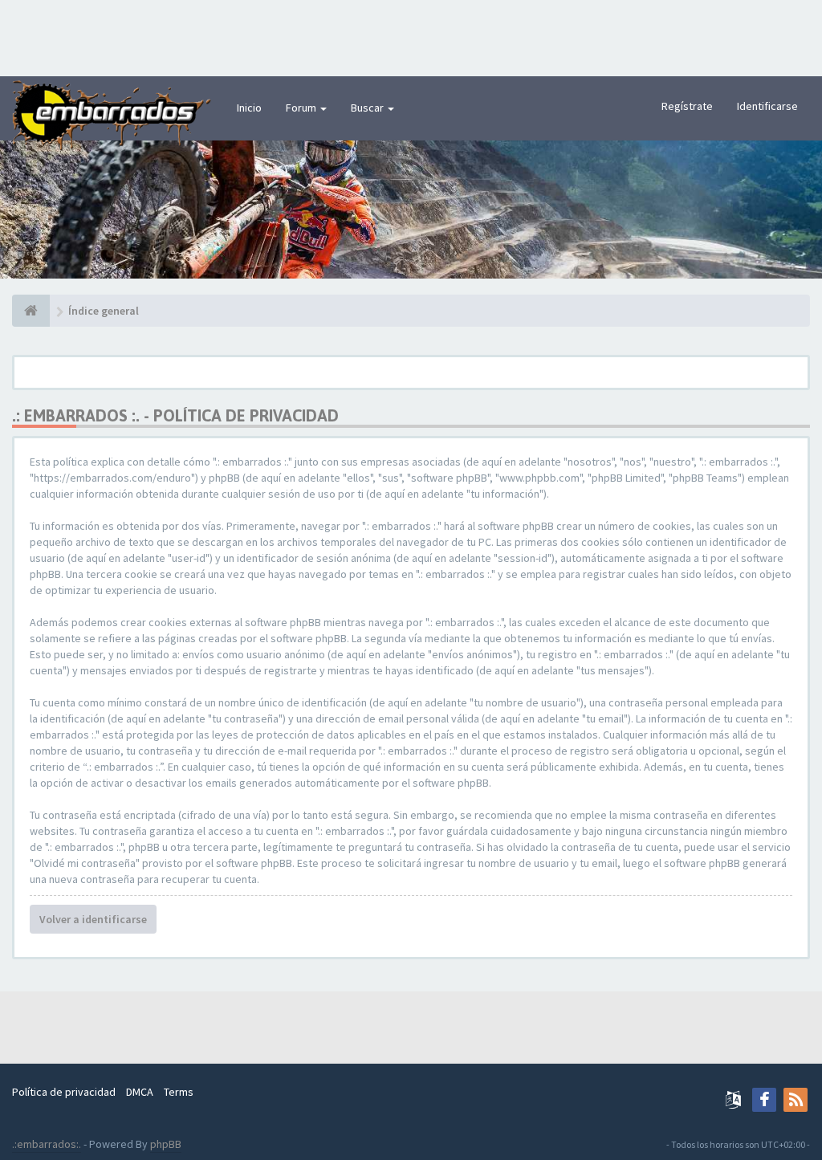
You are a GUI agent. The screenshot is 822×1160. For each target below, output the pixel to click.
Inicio (249, 107)
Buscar (368, 107)
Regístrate (687, 106)
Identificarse (767, 106)
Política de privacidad (64, 1092)
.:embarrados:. (46, 1144)
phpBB (165, 1144)
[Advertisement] (411, 36)
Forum (302, 107)
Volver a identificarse (93, 919)
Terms (178, 1092)
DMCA (139, 1092)
